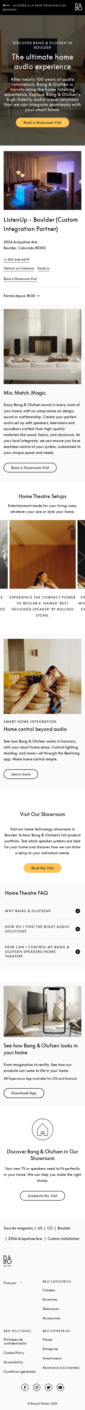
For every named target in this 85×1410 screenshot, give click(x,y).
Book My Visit (46, 869)
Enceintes (62, 1299)
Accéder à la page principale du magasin (34, 7)
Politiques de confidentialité (23, 1341)
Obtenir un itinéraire (19, 268)
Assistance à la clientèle (62, 1367)
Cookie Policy (23, 1353)
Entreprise (62, 1349)
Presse (62, 1339)
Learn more (24, 775)
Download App (27, 1094)
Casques (62, 1290)
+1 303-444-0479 (16, 259)
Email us (44, 268)
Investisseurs (62, 1358)
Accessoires (62, 1318)
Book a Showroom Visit (46, 123)
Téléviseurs (62, 1309)
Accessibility (23, 1362)
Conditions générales (23, 1371)
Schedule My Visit (46, 1196)
